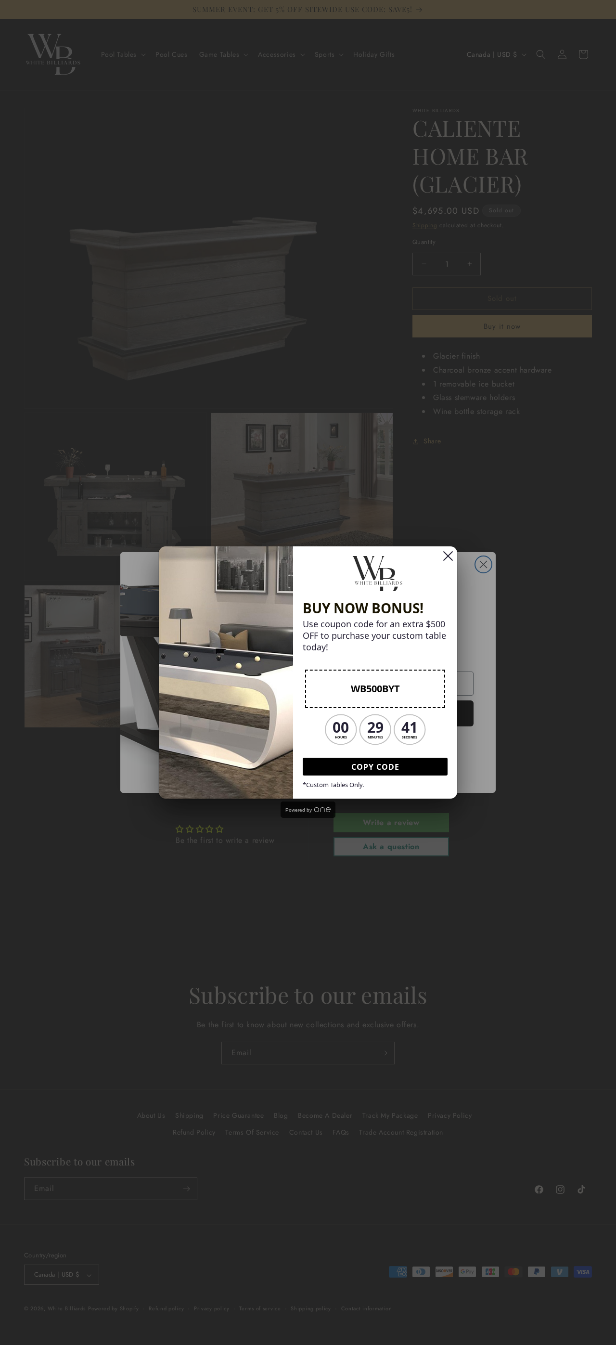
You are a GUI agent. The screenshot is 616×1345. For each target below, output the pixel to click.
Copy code (375, 767)
